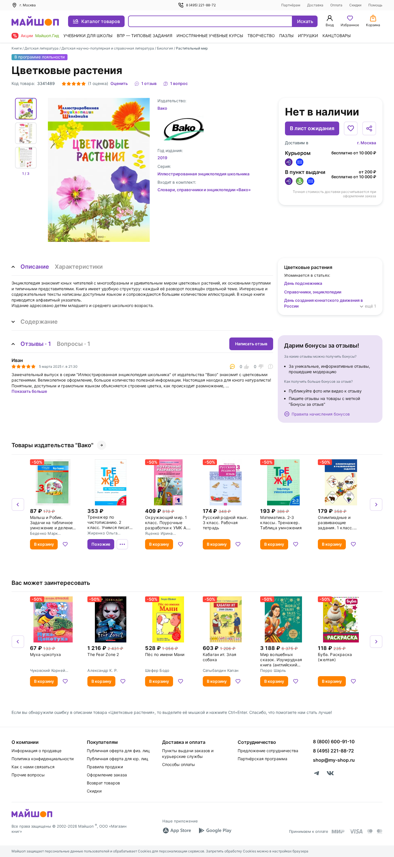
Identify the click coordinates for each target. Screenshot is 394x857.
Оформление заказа (107, 774)
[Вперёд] (376, 504)
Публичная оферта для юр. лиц (117, 758)
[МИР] (338, 831)
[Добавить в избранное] (351, 128)
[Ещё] (122, 544)
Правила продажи (105, 766)
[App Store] (176, 830)
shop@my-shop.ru (334, 760)
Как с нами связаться (33, 766)
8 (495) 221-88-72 (201, 5)
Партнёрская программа (262, 758)
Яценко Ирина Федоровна (158, 533)
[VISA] (356, 831)
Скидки (355, 5)
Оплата (336, 5)
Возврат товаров (103, 782)
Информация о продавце (36, 750)
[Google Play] (215, 830)
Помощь (375, 5)
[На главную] (35, 21)
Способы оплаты (178, 764)
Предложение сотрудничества (268, 750)
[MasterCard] (370, 831)
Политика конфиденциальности (43, 758)
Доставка (315, 5)
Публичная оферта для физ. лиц (118, 750)
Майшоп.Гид (47, 35)
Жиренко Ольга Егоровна (102, 533)
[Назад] (18, 504)
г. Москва (366, 142)
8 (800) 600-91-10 (334, 741)
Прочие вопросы (28, 774)
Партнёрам (290, 5)
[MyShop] (32, 816)
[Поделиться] (369, 128)
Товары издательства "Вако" (52, 445)
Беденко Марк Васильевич (44, 533)
